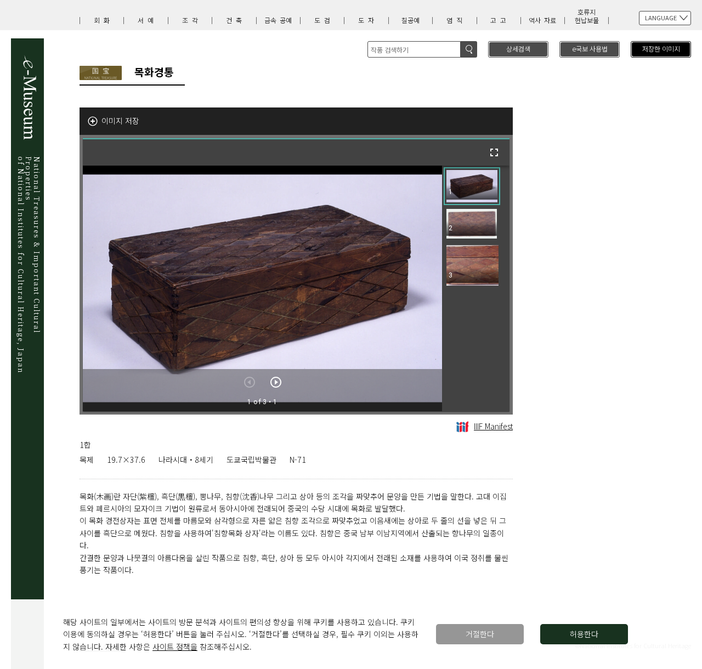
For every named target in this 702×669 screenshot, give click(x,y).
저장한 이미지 (661, 48)
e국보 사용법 (590, 48)
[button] (471, 186)
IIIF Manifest (493, 426)
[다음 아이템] (276, 382)
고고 (500, 20)
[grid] (475, 288)
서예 (147, 20)
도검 (324, 20)
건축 (236, 20)
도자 (368, 20)
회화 (104, 20)
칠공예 (410, 20)
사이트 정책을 (174, 646)
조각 (192, 20)
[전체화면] (494, 152)
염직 (456, 20)
